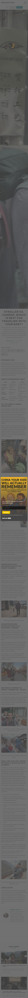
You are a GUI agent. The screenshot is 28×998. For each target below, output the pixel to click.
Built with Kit (6, 518)
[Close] (25, 479)
